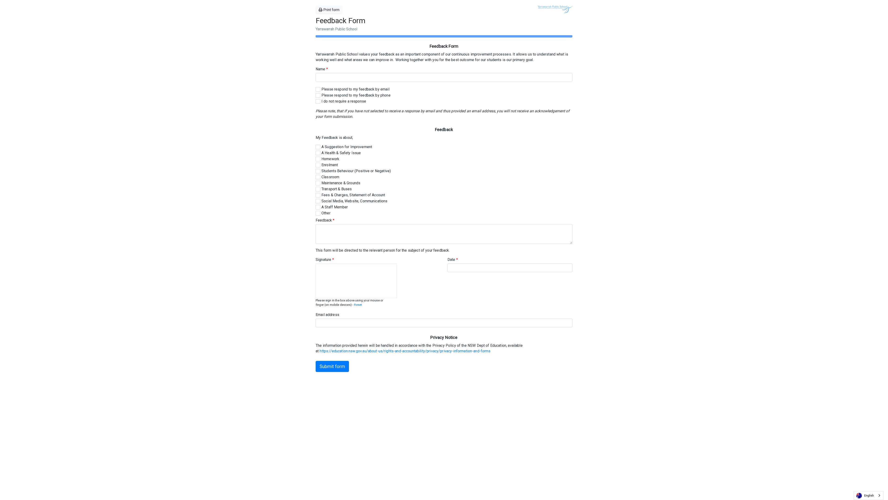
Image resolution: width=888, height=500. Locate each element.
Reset (358, 304)
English (869, 495)
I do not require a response (343, 101)
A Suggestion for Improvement (346, 147)
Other (325, 213)
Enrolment (329, 165)
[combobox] (868, 495)
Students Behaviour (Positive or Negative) (356, 171)
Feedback (325, 220)
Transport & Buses (336, 189)
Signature (325, 259)
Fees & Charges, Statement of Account (353, 195)
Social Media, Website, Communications (354, 201)
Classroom (330, 177)
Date (452, 259)
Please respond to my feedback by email (355, 89)
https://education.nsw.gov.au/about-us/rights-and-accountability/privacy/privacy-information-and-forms (405, 351)
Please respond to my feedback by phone (356, 95)
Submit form (332, 366)
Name (322, 69)
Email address (327, 314)
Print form (330, 10)
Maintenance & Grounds (340, 183)
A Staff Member (334, 207)
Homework (330, 159)
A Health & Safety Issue (341, 153)
